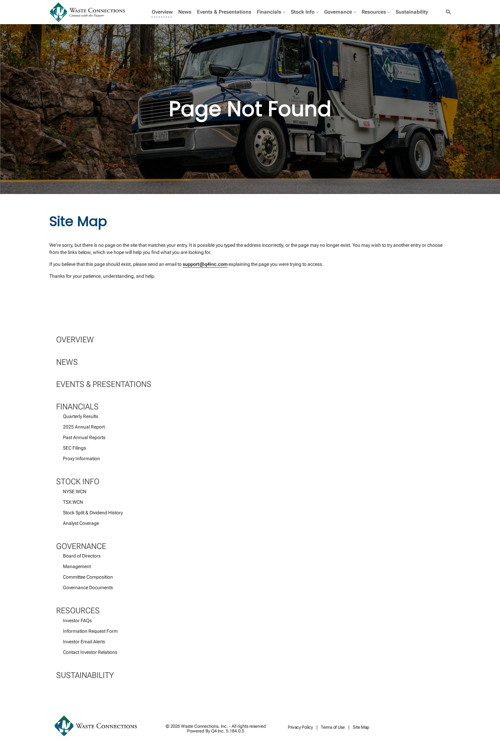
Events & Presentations (103, 384)
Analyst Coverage (81, 523)
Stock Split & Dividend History (93, 512)
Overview (75, 339)
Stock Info (77, 481)
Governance (81, 546)
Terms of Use (333, 727)
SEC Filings (74, 448)
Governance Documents (88, 587)
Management (77, 566)
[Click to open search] (447, 12)
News (67, 362)
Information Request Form (90, 631)
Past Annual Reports (84, 437)
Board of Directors (82, 556)
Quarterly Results (80, 416)
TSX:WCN (73, 502)
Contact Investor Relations (90, 652)
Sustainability (85, 675)
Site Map (361, 727)
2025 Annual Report (84, 427)
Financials (77, 407)
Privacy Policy (300, 727)
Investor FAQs (77, 620)
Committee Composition (88, 577)
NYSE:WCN (74, 491)
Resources (78, 610)
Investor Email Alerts (84, 641)
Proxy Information (81, 458)
